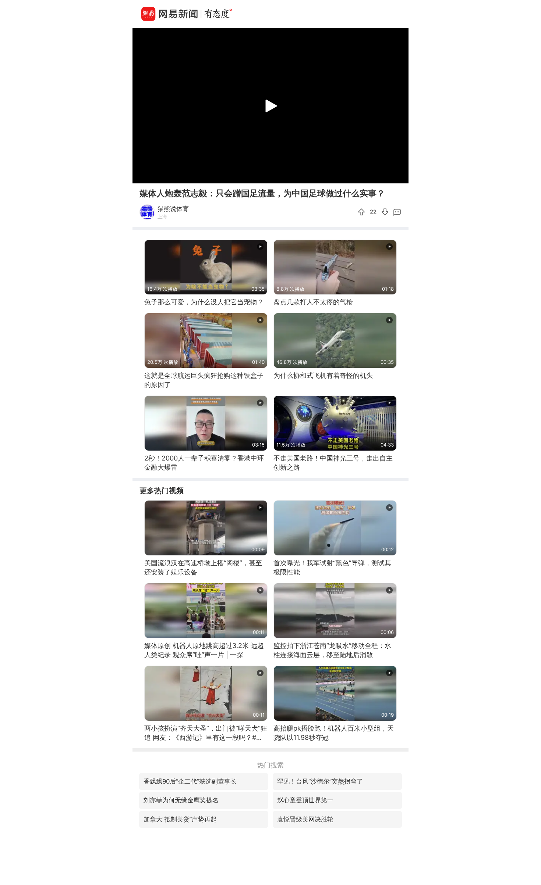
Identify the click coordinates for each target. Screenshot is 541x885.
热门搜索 (270, 765)
